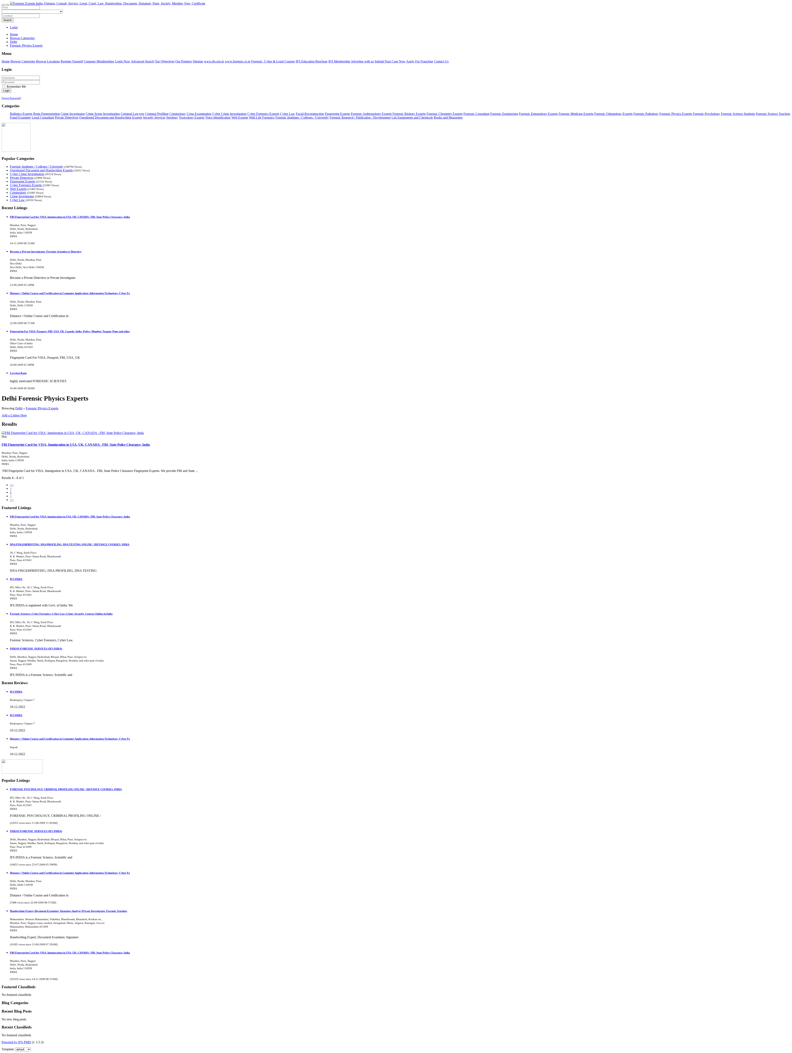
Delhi (18, 408)
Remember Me (16, 86)
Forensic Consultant (476, 114)
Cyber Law (287, 114)
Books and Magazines (448, 117)
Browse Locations (48, 61)
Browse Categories (23, 61)
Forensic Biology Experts (409, 114)
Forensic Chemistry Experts (445, 114)
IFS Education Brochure (312, 61)
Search (7, 20)
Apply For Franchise (419, 61)
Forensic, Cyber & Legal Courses (273, 61)
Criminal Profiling (157, 114)
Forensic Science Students (738, 114)
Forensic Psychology (706, 114)
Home (14, 34)
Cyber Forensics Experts (263, 114)
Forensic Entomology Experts (538, 114)
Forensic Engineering (504, 114)
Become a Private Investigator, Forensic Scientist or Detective (45, 251)
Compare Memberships (99, 61)
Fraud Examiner (20, 117)
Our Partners (183, 61)
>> (12, 499)
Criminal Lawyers (132, 114)
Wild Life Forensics (262, 117)
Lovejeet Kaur (18, 373)
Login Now (122, 61)
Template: (8, 1049)
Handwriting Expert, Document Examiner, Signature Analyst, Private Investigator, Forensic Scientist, (68, 911)
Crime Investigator (73, 114)
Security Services (154, 117)
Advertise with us (362, 61)
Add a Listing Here (14, 415)
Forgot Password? (11, 98)
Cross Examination (199, 114)
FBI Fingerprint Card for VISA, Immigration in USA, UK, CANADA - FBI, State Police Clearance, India (70, 216)
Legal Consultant (43, 117)
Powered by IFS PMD (16, 1042)
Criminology (177, 114)
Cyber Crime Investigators (229, 114)
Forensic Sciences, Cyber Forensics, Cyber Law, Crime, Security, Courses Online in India (61, 613)
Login (14, 27)
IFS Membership (339, 61)
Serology (172, 117)
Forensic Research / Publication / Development (360, 117)
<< (12, 485)
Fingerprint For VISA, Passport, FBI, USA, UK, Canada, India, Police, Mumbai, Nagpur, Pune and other (70, 331)
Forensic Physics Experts (675, 114)
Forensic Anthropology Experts (371, 114)
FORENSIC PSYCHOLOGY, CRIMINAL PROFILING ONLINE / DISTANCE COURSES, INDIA (66, 789)
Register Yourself (72, 61)
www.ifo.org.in (214, 61)
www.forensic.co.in (237, 61)
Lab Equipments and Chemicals (412, 117)
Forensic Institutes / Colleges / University (302, 117)
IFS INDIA (16, 579)
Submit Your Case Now (390, 61)
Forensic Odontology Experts (613, 114)
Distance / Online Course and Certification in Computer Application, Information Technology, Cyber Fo (70, 293)
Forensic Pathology (646, 114)
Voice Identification (218, 117)
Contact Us (441, 61)
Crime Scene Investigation (103, 114)
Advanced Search (142, 61)
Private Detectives (66, 117)
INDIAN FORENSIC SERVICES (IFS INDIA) (36, 648)
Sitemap (198, 61)
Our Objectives (164, 61)
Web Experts (239, 117)
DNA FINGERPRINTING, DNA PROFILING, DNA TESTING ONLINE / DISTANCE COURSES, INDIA (69, 544)
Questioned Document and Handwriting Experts (110, 117)
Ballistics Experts (21, 114)
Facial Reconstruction (310, 114)
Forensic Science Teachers (773, 114)
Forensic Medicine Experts (576, 114)
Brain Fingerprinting (46, 114)
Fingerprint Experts (337, 114)
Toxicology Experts (191, 117)
